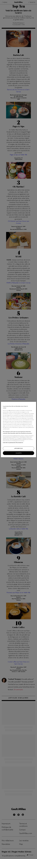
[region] (18, 429)
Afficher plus (18, 448)
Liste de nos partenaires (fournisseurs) (13, 442)
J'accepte (18, 453)
